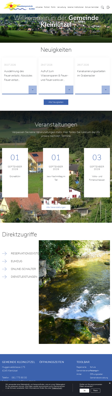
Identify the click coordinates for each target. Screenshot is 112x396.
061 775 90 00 (19, 378)
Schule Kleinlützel (92, 7)
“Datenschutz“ (57, 388)
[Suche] (102, 7)
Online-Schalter (23, 269)
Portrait (47, 7)
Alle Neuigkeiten (56, 102)
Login (108, 7)
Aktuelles (39, 7)
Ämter (79, 374)
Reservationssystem (25, 253)
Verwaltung (61, 7)
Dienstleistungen (24, 276)
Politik (53, 7)
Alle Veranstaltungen (56, 207)
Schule (93, 367)
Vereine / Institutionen (75, 7)
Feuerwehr (94, 371)
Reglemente (81, 367)
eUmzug (16, 261)
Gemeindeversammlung (86, 371)
